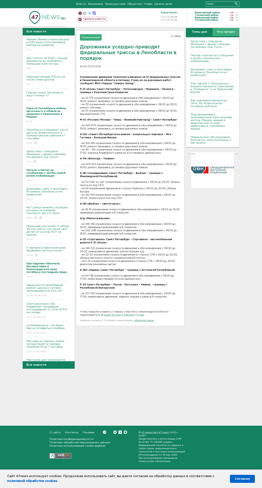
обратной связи (144, 321)
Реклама (88, 432)
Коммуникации (91, 37)
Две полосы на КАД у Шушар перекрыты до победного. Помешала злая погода (47, 63)
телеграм (89, 13)
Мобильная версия (80, 13)
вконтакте (84, 13)
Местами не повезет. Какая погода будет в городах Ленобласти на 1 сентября (45, 346)
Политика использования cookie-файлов (77, 446)
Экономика (95, 4)
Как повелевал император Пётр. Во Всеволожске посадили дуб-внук (209, 103)
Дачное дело (163, 4)
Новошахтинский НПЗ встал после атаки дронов (45, 80)
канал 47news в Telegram (119, 315)
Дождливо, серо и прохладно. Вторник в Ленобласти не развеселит (47, 194)
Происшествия (115, 4)
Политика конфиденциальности (71, 439)
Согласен (242, 479)
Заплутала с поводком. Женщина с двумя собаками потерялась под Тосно (46, 156)
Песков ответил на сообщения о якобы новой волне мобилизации (212, 58)
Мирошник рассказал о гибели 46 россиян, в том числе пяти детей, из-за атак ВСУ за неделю (47, 232)
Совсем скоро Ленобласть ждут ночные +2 (44, 96)
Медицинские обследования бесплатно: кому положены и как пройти (211, 140)
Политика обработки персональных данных (79, 442)
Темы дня (199, 32)
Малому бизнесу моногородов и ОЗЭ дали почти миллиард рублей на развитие (47, 44)
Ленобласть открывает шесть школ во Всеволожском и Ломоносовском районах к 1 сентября (47, 136)
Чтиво (148, 4)
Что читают (226, 32)
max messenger (94, 13)
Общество (134, 4)
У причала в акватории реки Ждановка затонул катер (46, 251)
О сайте (55, 432)
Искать (236, 3)
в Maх (140, 315)
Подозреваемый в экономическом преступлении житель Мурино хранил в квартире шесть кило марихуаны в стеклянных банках (211, 121)
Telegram (120, 432)
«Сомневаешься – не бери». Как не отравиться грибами (45, 329)
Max (125, 432)
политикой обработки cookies (32, 481)
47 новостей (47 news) (155, 433)
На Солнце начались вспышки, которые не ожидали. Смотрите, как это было (47, 212)
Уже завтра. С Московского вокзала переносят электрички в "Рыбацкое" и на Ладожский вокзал (212, 87)
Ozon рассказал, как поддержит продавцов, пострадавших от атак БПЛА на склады (46, 310)
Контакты (71, 432)
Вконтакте (115, 432)
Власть (81, 4)
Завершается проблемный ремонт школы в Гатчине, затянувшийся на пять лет (44, 290)
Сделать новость (94, 19)
